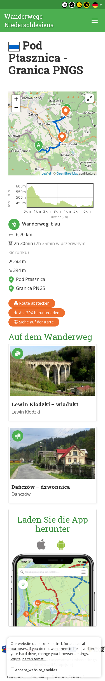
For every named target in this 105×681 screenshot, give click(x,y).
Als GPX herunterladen (38, 312)
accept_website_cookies (36, 669)
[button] (38, 146)
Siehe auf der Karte (36, 322)
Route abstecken (34, 303)
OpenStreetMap (67, 173)
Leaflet (46, 173)
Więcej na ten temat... (28, 658)
